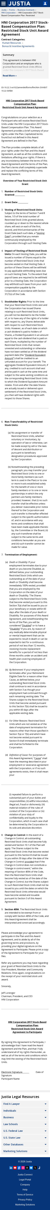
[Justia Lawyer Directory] (39, 1167)
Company (25, 1184)
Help (25, 1189)
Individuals (9, 1110)
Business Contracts (26, 10)
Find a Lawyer (11, 1103)
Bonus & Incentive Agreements (18, 46)
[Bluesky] (31, 1167)
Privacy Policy (25, 1199)
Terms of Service (25, 1194)
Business (8, 1117)
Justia (4, 10)
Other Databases (13, 1144)
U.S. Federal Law (13, 1130)
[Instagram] (23, 1167)
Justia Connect (25, 1174)
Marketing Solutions (15, 1151)
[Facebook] (19, 1167)
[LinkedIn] (11, 1167)
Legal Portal (25, 1179)
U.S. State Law (11, 1137)
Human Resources (11, 42)
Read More (9, 75)
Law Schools (10, 1124)
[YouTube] (15, 1167)
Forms (12, 10)
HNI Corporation (8, 13)
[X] (35, 1167)
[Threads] (27, 1167)
